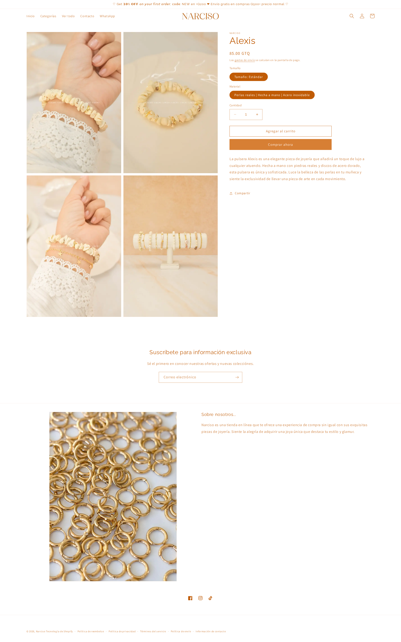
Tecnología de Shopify (59, 631)
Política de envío (181, 631)
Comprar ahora (280, 144)
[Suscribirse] (237, 377)
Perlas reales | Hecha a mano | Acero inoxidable (272, 95)
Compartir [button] (242, 193)
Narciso (40, 631)
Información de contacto (211, 631)
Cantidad (236, 105)
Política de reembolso (91, 631)
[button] (352, 16)
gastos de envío (245, 60)
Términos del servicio (153, 631)
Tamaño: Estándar (248, 77)
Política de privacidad (122, 631)
